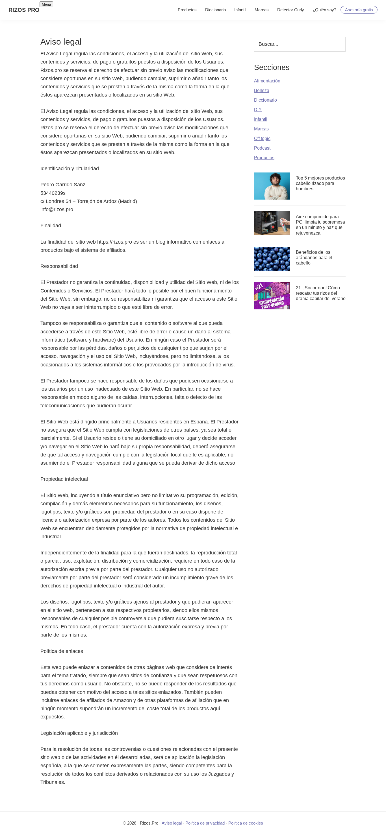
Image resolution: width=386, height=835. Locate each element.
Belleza (261, 90)
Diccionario (265, 100)
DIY (258, 109)
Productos (264, 157)
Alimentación (267, 80)
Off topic (262, 138)
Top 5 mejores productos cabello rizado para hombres (320, 183)
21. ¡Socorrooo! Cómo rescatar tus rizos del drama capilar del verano (321, 293)
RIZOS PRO (24, 10)
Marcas (261, 128)
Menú (46, 4)
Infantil (260, 119)
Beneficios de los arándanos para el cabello (314, 257)
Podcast (262, 148)
